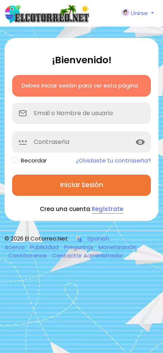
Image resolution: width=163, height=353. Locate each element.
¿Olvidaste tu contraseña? (113, 160)
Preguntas (79, 247)
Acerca (15, 247)
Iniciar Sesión (81, 184)
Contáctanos (28, 255)
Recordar (34, 160)
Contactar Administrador (87, 255)
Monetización (117, 247)
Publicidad (45, 247)
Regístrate (107, 209)
